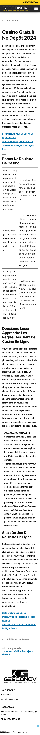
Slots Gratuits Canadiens (14, 613)
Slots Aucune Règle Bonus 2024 (17, 141)
